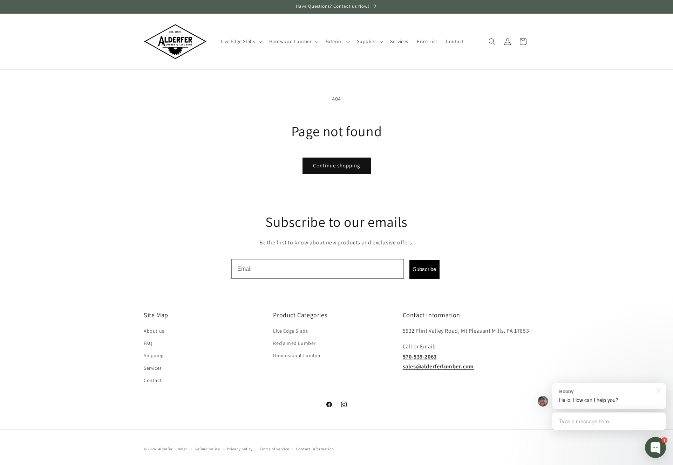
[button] (241, 41)
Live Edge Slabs (290, 331)
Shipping (154, 355)
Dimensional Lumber (297, 355)
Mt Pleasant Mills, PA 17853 (495, 330)
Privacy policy (240, 448)
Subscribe (424, 269)
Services (153, 368)
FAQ (148, 343)
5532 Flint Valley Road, (431, 330)
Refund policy (207, 448)
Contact (153, 380)
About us (154, 331)
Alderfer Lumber (173, 448)
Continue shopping (336, 165)
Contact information (315, 448)
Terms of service (274, 448)
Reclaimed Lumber (294, 343)
